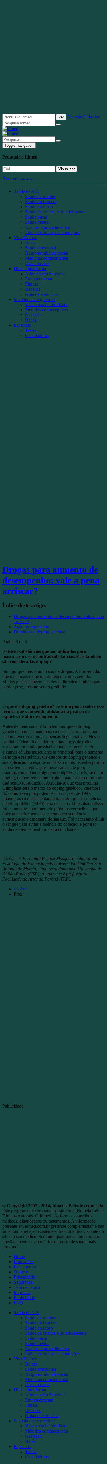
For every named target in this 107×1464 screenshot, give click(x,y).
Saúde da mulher (40, 196)
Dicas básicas (37, 263)
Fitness (31, 284)
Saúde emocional (40, 247)
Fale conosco (25, 1266)
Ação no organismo (31, 626)
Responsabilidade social (46, 253)
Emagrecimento (39, 278)
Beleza (31, 242)
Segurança (23, 1282)
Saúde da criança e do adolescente (55, 211)
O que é (21, 1271)
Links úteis (23, 1261)
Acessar (74, 116)
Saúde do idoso (39, 206)
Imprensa (22, 1292)
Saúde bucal (36, 217)
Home (19, 1256)
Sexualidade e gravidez (34, 299)
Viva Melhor (25, 237)
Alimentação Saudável (45, 273)
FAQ (18, 1302)
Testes (30, 330)
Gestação (33, 314)
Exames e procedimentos (47, 227)
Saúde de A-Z (26, 191)
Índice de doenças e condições (52, 232)
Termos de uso (27, 1287)
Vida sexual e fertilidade (46, 304)
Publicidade (24, 1297)
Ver (61, 117)
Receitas (32, 289)
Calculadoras (37, 335)
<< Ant (20, 888)
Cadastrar (91, 116)
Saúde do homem (40, 201)
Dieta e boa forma (30, 268)
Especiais (22, 325)
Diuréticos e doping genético (39, 631)
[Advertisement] (53, 59)
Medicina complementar (46, 258)
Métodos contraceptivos (46, 309)
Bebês (30, 320)
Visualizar (66, 169)
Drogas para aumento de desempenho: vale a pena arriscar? (51, 580)
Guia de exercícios (41, 294)
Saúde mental (37, 222)
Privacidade (24, 1277)
